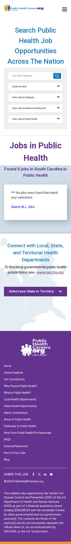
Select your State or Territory (31, 291)
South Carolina (19, 86)
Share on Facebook (33, 474)
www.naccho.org (50, 272)
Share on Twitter (39, 474)
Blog (6, 459)
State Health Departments (20, 406)
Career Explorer (13, 372)
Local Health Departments (20, 399)
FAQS (7, 439)
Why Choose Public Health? (20, 386)
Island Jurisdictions (16, 412)
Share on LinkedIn (45, 474)
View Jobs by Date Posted (24, 119)
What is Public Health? (17, 392)
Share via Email (51, 474)
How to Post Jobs (15, 452)
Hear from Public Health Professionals (27, 432)
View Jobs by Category (23, 97)
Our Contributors (14, 379)
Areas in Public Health (17, 419)
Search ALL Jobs (23, 207)
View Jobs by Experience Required (29, 108)
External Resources (16, 446)
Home (7, 366)
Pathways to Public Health (20, 426)
